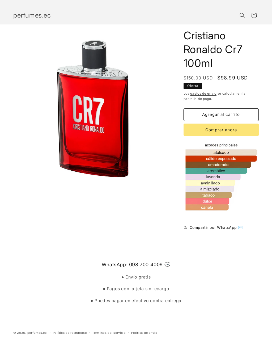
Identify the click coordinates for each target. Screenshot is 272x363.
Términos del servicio (109, 333)
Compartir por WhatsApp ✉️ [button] (216, 227)
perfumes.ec (37, 333)
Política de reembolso (70, 333)
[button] (242, 15)
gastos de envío (203, 93)
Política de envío (144, 333)
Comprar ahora (221, 129)
